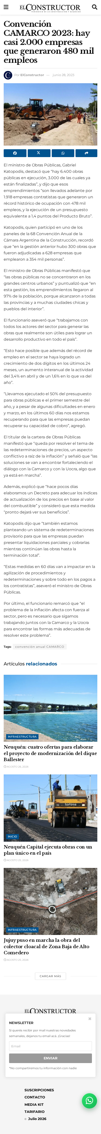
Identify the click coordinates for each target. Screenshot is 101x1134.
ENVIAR (50, 1058)
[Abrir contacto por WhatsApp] (89, 1100)
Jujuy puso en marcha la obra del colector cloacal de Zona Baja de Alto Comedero (46, 946)
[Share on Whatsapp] (63, 153)
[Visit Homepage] (50, 7)
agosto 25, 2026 (17, 860)
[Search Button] (94, 7)
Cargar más (50, 976)
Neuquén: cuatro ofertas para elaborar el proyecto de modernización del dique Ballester (50, 753)
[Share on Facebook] (15, 153)
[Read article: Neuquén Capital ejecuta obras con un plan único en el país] (50, 807)
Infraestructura (22, 736)
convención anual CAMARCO (39, 646)
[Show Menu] (6, 7)
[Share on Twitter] (39, 153)
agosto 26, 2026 (17, 766)
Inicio (12, 836)
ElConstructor (32, 75)
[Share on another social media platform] (86, 153)
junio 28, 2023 (63, 75)
